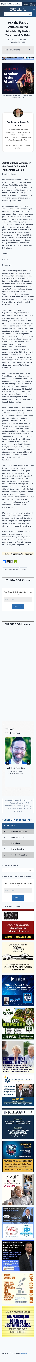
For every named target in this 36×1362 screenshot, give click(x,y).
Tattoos (23, 569)
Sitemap (23, 1353)
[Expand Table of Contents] (30, 50)
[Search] (30, 870)
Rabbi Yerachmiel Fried (10, 569)
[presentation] (18, 750)
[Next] (28, 762)
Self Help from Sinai (16, 768)
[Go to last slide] (7, 762)
